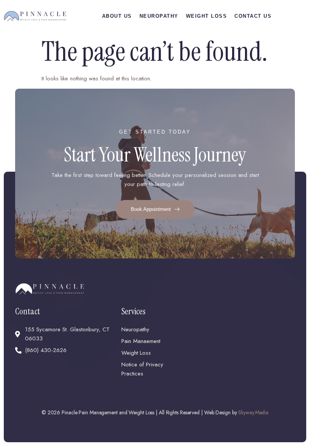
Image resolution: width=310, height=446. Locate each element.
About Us (117, 16)
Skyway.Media (253, 412)
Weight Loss (206, 16)
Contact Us (252, 16)
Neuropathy (159, 16)
